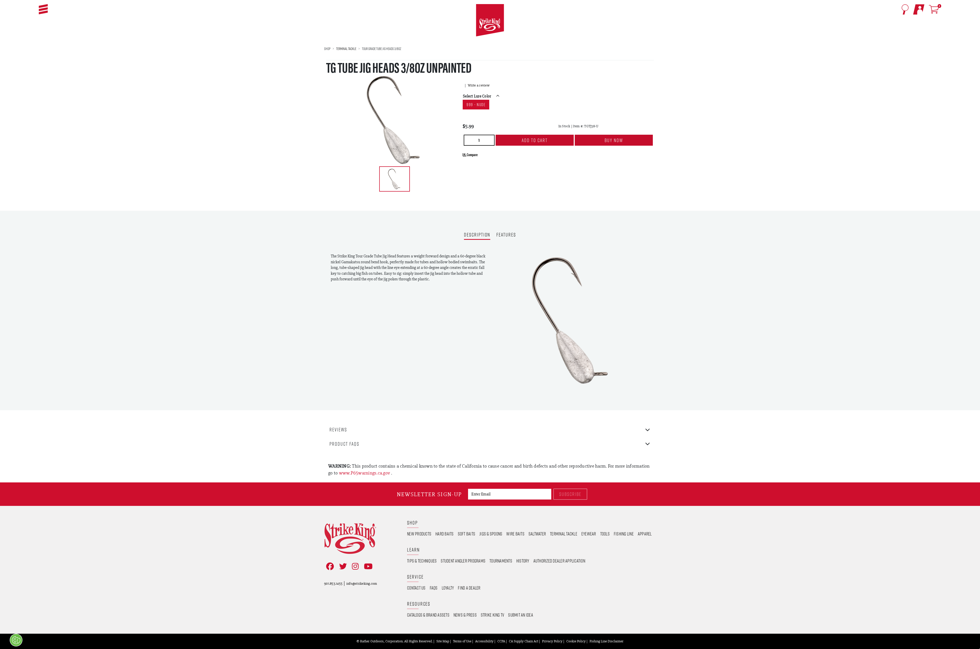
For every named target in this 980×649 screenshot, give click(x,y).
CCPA (501, 641)
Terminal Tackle (346, 48)
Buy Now (614, 140)
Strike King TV (492, 615)
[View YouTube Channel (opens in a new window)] (367, 566)
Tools (605, 533)
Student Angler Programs (463, 561)
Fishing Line (624, 533)
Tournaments (500, 561)
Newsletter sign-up (429, 494)
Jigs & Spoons (490, 533)
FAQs (434, 588)
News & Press (465, 615)
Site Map (442, 641)
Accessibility (484, 641)
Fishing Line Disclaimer (606, 641)
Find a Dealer (469, 588)
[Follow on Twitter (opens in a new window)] (342, 566)
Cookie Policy (576, 641)
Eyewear (588, 533)
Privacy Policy (552, 641)
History (522, 561)
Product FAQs (344, 444)
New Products (419, 533)
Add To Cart (535, 140)
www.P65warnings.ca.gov (365, 473)
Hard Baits (444, 533)
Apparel (645, 533)
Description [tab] (477, 235)
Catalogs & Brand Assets (428, 615)
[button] (43, 9)
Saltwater (537, 533)
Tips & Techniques (422, 561)
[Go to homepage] (490, 20)
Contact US (416, 588)
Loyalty (448, 588)
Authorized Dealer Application (559, 561)
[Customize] (16, 640)
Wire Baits (515, 533)
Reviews (338, 429)
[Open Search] (905, 9)
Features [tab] (506, 235)
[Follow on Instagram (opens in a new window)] (354, 566)
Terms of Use (462, 641)
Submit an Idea (520, 615)
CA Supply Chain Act (523, 641)
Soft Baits (466, 533)
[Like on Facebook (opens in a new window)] (329, 566)
